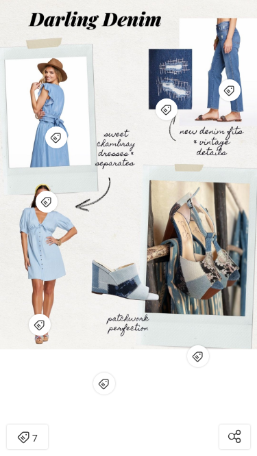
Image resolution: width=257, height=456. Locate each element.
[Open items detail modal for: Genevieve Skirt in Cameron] (47, 202)
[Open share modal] (234, 437)
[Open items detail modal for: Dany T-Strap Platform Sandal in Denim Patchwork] (198, 356)
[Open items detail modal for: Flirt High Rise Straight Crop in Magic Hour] (230, 90)
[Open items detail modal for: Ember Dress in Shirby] (40, 325)
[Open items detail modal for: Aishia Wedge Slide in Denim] (104, 383)
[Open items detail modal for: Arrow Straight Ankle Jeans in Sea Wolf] (167, 109)
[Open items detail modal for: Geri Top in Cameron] (56, 137)
